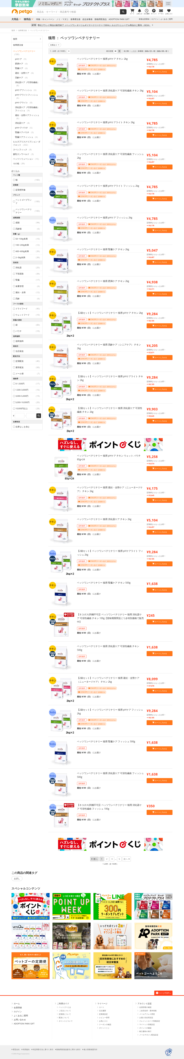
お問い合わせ (20, 1019)
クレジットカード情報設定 (149, 1021)
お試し (17, 878)
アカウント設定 (145, 1003)
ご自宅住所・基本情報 (148, 1010)
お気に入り (103, 1021)
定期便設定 (103, 1014)
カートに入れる (160, 71)
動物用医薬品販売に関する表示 (68, 1049)
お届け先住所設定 (146, 1017)
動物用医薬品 (101, 19)
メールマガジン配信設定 (148, 1035)
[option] (92, 3)
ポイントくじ (104, 1028)
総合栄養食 (88, 19)
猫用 (15, 39)
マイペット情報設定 (147, 1024)
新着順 (140, 51)
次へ (125, 859)
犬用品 (15, 19)
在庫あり (53, 45)
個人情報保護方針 (90, 1049)
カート (101, 1007)
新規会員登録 (144, 19)
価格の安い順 (150, 51)
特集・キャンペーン (45, 19)
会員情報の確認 (145, 1007)
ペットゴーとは (65, 1007)
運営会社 (16, 1049)
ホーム (17, 1003)
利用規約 (26, 1049)
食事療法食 (75, 19)
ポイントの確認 (145, 1028)
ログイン (154, 19)
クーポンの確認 (105, 1024)
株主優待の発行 (145, 1031)
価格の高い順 (162, 51)
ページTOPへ (165, 993)
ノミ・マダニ (62, 19)
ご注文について (65, 1010)
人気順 (133, 51)
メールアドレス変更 (147, 1014)
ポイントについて (66, 1021)
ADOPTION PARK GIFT (119, 19)
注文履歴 (102, 1010)
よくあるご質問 (166, 19)
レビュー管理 (104, 1017)
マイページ (102, 1003)
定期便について (65, 1014)
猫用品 (27, 19)
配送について (64, 1017)
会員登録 (18, 1007)
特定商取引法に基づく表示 (43, 1049)
